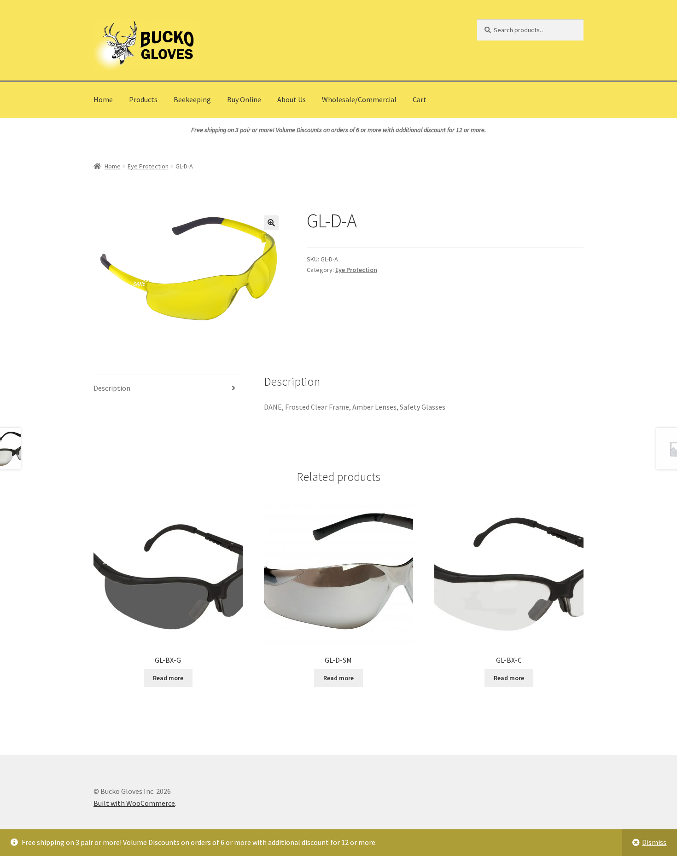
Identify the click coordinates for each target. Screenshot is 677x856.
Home (103, 99)
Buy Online (244, 99)
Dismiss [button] (654, 842)
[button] (271, 222)
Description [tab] (111, 388)
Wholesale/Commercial (359, 99)
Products (143, 99)
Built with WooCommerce (134, 803)
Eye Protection (148, 166)
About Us (291, 99)
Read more (168, 678)
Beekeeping (192, 99)
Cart (419, 99)
